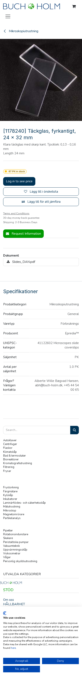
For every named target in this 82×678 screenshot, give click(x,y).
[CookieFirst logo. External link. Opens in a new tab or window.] (4, 613)
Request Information (26, 234)
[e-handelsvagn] (74, 6)
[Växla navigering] (8, 16)
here (13, 648)
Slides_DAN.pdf (23, 262)
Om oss (8, 600)
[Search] (74, 430)
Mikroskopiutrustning (23, 31)
